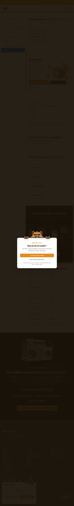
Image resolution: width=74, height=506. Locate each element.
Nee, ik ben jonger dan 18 (37, 259)
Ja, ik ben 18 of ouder (37, 255)
